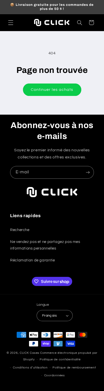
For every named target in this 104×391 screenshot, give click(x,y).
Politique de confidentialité (60, 359)
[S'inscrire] (88, 172)
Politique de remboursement (74, 367)
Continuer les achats (52, 90)
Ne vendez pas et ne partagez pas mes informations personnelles (45, 245)
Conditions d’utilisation (30, 367)
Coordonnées (54, 375)
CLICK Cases (29, 353)
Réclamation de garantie (32, 260)
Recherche (20, 230)
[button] (10, 22)
